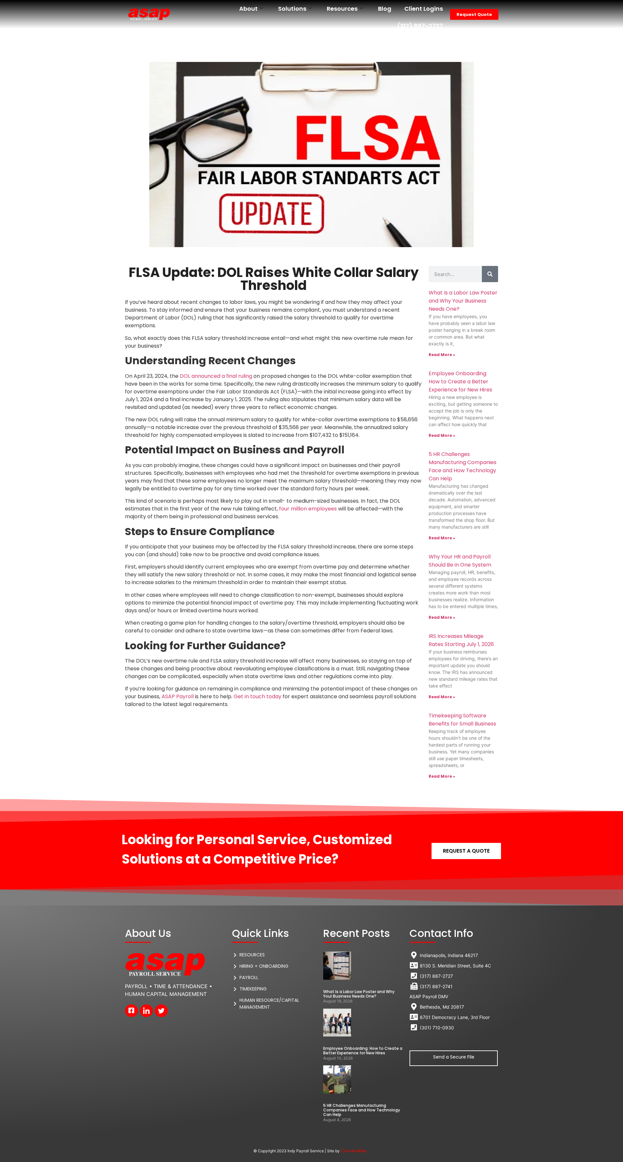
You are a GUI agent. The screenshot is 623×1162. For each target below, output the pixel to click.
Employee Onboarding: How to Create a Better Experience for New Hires (460, 381)
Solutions (292, 9)
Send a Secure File (453, 1057)
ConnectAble (353, 1151)
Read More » (442, 354)
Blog (384, 9)
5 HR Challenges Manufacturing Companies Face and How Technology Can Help (361, 1110)
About (248, 9)
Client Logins (423, 9)
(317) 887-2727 (420, 26)
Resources (342, 9)
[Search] (490, 274)
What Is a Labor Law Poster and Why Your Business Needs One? (463, 301)
